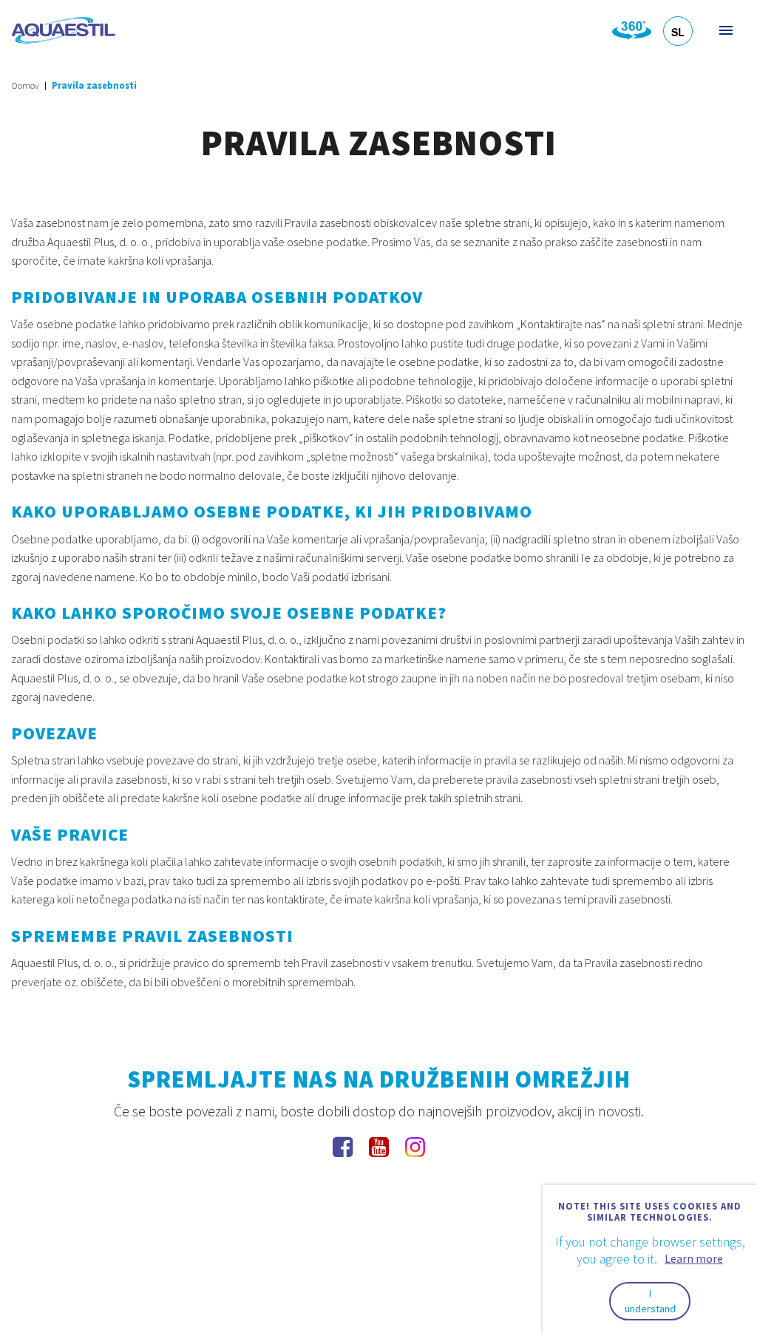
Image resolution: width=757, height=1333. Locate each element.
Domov (25, 85)
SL (678, 31)
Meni (725, 30)
